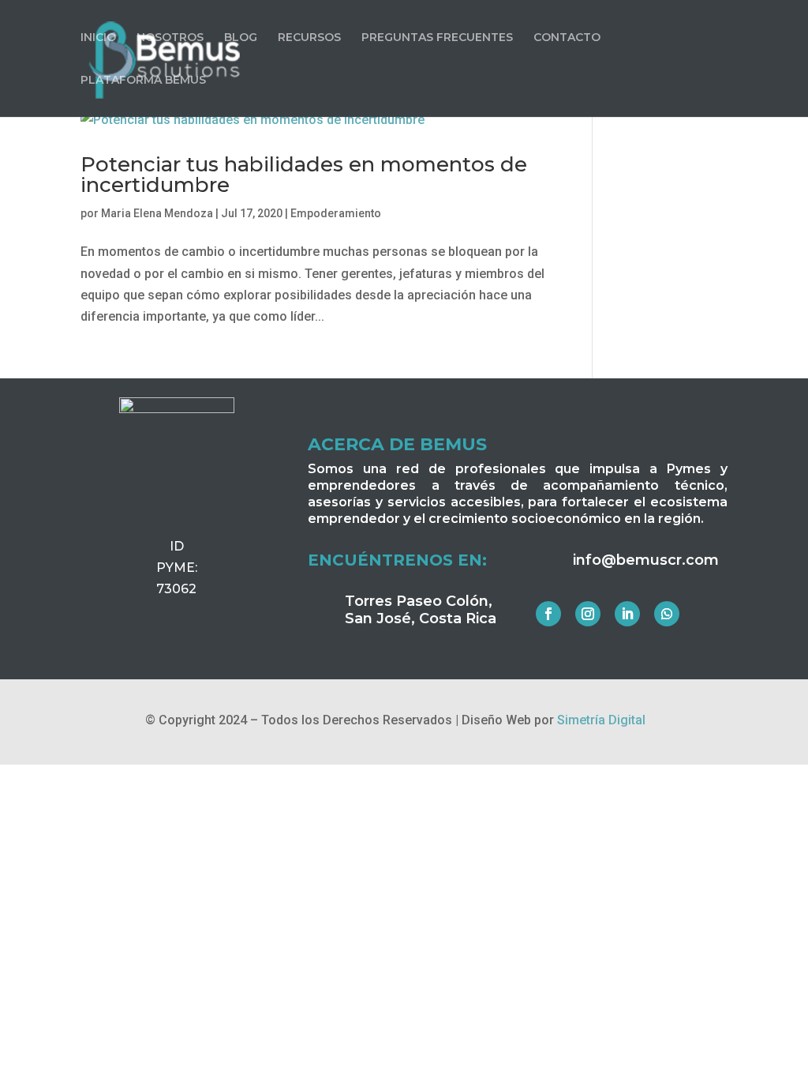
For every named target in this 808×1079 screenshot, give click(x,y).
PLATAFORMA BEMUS (143, 80)
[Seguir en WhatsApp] (666, 613)
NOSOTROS (170, 38)
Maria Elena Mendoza (157, 213)
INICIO (98, 38)
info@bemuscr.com (646, 560)
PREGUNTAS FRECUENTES (437, 38)
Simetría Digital (601, 719)
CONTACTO (566, 38)
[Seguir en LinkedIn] (627, 613)
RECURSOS (309, 38)
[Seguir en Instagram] (587, 613)
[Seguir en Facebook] (548, 613)
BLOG (240, 38)
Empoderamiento (335, 213)
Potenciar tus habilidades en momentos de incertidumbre (303, 174)
